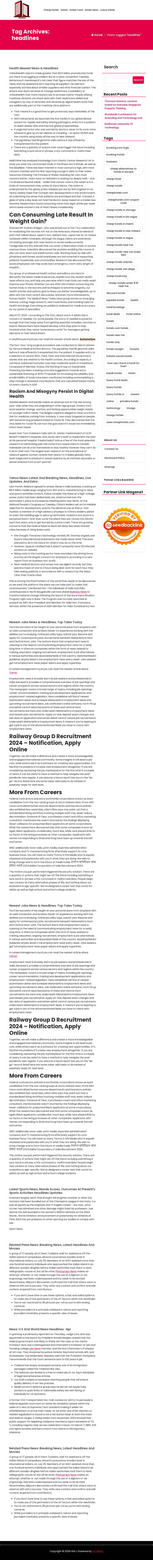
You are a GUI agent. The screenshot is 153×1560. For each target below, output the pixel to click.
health (134, 300)
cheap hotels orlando (119, 262)
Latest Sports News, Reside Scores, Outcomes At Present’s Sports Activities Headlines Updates (52, 1191)
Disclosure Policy (114, 458)
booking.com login (117, 147)
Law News (35, 1348)
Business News (78, 592)
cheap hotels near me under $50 (123, 253)
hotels (110, 321)
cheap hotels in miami (119, 224)
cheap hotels (114, 185)
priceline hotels (129, 401)
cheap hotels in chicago (121, 210)
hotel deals (113, 314)
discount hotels (115, 293)
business (111, 161)
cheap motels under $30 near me (123, 284)
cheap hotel (113, 179)
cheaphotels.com (117, 192)
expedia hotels (115, 300)
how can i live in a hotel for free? (123, 364)
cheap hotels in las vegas (121, 217)
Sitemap (109, 467)
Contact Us (111, 449)
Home (98, 35)
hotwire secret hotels (119, 356)
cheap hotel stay (116, 276)
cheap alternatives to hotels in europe (123, 170)
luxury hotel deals (117, 380)
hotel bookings (115, 307)
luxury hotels (114, 387)
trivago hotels (114, 415)
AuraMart (97, 1551)
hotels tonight (115, 349)
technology (113, 408)
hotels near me (115, 335)
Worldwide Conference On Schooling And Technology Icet (123, 116)
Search (111, 67)
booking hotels (115, 154)
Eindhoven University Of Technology (119, 125)
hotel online (133, 314)
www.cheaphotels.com (120, 422)
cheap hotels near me (119, 245)
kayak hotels (114, 373)
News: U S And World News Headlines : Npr (40, 1329)
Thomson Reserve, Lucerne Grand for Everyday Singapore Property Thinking (123, 104)
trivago (131, 408)
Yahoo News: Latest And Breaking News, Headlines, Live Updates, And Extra (50, 480)
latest (131, 373)
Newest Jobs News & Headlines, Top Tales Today (45, 622)
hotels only (113, 342)
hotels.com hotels (117, 328)
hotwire (134, 349)
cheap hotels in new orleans (123, 231)
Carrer (13, 672)
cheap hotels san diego (120, 269)
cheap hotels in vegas (119, 238)
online (110, 401)
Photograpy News (66, 1271)
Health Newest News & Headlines (33, 68)
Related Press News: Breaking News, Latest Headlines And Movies (51, 1247)
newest (135, 394)
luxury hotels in (115, 394)
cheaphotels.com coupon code (123, 201)
